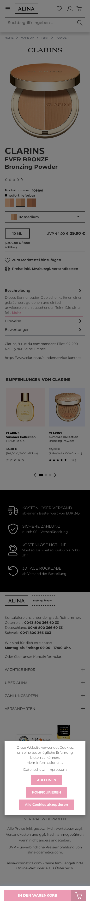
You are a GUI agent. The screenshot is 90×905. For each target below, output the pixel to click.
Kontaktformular (47, 656)
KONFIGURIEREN (46, 792)
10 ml (17, 233)
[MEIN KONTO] (70, 8)
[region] (45, 101)
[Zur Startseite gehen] (26, 9)
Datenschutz (34, 769)
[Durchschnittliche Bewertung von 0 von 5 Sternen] (16, 179)
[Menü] (9, 8)
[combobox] (40, 22)
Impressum (57, 769)
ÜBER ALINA (16, 683)
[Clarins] (45, 50)
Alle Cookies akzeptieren (46, 804)
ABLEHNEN (46, 780)
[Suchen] (80, 22)
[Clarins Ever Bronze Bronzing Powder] (45, 101)
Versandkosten (18, 834)
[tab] (44, 302)
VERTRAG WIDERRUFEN (45, 819)
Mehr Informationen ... (45, 762)
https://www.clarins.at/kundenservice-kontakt (43, 358)
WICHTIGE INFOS (20, 669)
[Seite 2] (46, 475)
